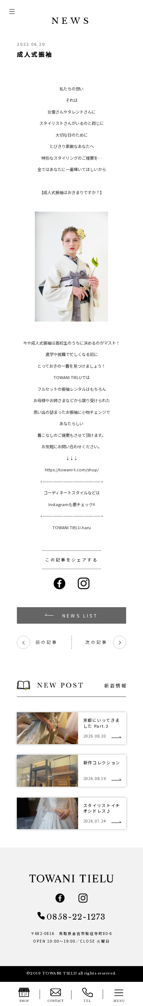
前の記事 (40, 642)
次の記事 (103, 642)
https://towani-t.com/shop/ (72, 469)
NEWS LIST (80, 615)
